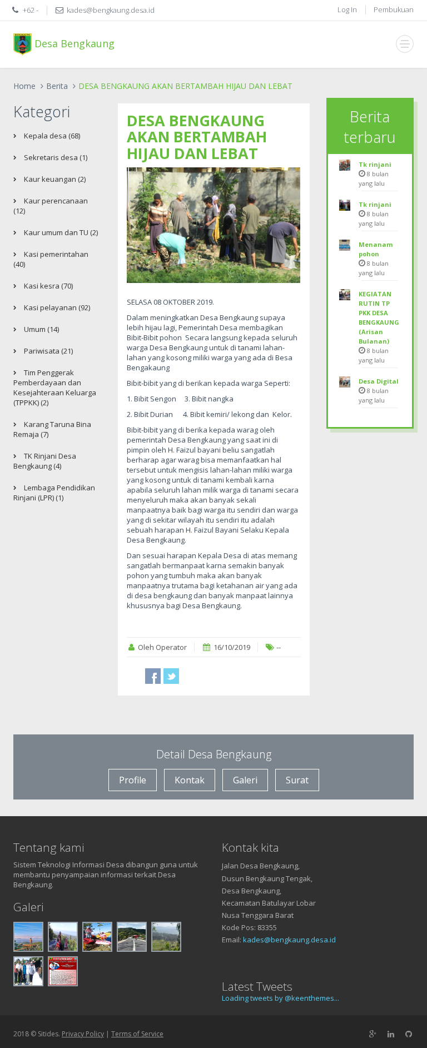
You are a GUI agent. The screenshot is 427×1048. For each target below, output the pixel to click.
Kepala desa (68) (51, 136)
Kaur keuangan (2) (54, 179)
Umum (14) (40, 329)
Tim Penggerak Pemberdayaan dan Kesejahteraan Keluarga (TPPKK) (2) (54, 387)
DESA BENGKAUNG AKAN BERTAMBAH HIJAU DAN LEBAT (197, 136)
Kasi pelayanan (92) (56, 307)
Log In (347, 9)
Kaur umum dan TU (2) (60, 232)
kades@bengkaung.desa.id (289, 940)
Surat (297, 780)
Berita (57, 86)
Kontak (190, 780)
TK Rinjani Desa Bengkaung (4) (44, 461)
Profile (132, 780)
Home (24, 86)
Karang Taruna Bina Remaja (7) (52, 429)
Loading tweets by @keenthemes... (280, 998)
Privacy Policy (83, 1034)
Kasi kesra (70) (47, 286)
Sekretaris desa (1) (54, 157)
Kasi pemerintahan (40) (50, 259)
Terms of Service (137, 1034)
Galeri (245, 780)
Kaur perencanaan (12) (50, 206)
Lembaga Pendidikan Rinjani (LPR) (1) (54, 493)
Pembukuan (394, 9)
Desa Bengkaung (73, 42)
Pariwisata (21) (47, 351)
